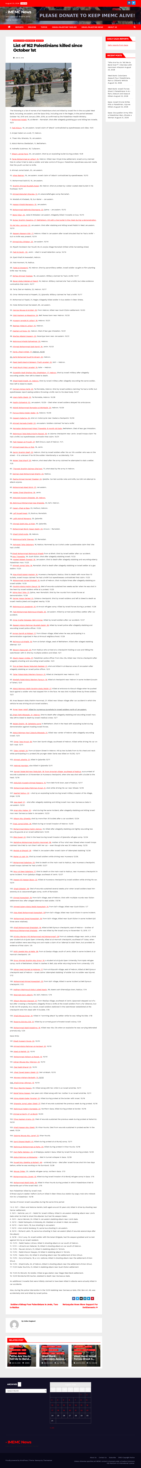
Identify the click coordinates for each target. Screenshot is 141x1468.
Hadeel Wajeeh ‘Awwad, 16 (24, 559)
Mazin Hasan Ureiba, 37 (23, 658)
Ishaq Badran (18, 175)
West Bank (22, 1353)
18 (58, 1410)
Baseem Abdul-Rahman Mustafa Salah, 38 (31, 625)
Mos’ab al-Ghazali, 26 (22, 850)
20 (70, 1410)
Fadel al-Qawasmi (20, 268)
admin (27, 1363)
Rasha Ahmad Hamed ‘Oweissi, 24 (27, 479)
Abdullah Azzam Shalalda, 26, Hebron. (29, 498)
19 (64, 1410)
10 (52, 1405)
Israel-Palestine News (92, 27)
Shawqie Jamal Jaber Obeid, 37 (27, 1104)
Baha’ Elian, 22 (19, 215)
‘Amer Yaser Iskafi (20, 709)
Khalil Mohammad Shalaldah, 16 (27, 927)
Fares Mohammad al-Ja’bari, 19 (25, 159)
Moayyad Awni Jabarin (23, 995)
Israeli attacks (19, 40)
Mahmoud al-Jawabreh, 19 (24, 607)
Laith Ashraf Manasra (22, 518)
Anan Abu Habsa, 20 (22, 810)
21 (76, 1410)
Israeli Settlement (48, 1346)
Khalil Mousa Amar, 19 (23, 1016)
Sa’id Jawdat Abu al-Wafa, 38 (26, 951)
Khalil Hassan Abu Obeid (24, 1127)
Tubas (53, 1353)
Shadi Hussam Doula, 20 (23, 1041)
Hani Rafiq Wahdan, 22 (23, 1152)
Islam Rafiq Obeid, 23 (22, 397)
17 (52, 1410)
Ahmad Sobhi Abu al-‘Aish (24, 524)
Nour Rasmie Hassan (23, 1088)
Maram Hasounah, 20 (22, 650)
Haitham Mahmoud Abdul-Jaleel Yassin (30, 990)
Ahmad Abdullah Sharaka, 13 (25, 194)
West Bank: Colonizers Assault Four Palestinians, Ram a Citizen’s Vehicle (119, 78)
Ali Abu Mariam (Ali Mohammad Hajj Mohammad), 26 (36, 936)
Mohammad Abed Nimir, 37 (24, 487)
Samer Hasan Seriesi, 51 (23, 598)
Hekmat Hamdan (21, 766)
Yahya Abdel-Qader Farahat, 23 (27, 1098)
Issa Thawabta (18, 556)
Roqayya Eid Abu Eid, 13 (24, 1022)
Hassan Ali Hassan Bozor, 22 (25, 880)
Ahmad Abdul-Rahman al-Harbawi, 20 (30, 1046)
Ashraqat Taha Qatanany (23, 545)
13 (70, 1405)
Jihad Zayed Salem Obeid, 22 (26, 1072)
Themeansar (47, 1460)
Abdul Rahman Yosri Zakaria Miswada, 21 (30, 733)
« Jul (52, 1428)
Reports (19, 27)
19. (11, 225)
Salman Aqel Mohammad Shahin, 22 (28, 474)
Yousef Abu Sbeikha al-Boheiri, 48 (28, 1162)
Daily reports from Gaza (118, 45)
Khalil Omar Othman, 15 (24, 1083)
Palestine (39, 40)
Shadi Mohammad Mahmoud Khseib (28, 553)
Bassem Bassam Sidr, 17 (23, 233)
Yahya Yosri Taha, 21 (21, 592)
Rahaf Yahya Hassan (22, 1093)
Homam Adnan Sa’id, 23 (23, 389)
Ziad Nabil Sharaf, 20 (22, 1067)
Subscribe (112, 1457)
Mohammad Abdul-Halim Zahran (27, 829)
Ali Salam (61, 1363)
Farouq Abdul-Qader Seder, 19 (25, 413)
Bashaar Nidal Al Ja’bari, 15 (24, 326)
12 (64, 1405)
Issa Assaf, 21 (19, 802)
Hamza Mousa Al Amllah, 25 (25, 310)
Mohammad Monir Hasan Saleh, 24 (28, 529)
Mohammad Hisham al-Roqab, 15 (28, 1057)
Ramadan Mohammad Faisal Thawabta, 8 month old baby (37, 428)
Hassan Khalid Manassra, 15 (24, 204)
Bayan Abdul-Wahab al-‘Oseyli (25, 281)
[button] (134, 27)
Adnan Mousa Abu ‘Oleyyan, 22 (26, 1062)
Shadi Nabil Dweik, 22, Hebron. (26, 381)
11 (58, 1405)
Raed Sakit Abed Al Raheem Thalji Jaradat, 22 (32, 362)
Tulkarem (92, 1350)
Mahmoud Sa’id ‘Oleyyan (23, 539)
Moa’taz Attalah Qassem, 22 (24, 336)
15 (81, 1405)
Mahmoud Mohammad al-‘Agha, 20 (28, 1147)
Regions (32, 27)
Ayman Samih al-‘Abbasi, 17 (24, 633)
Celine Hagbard (29, 1321)
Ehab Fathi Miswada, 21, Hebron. (26, 715)
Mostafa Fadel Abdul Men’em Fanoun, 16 (30, 680)
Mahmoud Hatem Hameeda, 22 (27, 1109)
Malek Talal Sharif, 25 (22, 460)
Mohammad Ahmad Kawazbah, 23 (28, 981)
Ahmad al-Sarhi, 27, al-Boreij (25, 1114)
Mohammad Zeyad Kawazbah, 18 (28, 919)
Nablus (44, 1350)
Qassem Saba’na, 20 (21, 418)
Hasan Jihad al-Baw (21, 508)
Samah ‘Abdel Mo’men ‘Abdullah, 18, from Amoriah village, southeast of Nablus (47, 772)
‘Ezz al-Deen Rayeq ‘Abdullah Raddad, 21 (30, 666)
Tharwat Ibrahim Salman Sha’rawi (27, 469)
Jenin (24, 1350)
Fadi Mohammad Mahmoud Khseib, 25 (29, 612)
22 (82, 1410)
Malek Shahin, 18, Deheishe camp (27, 724)
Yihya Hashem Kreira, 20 (24, 1119)
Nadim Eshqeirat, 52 (21, 402)
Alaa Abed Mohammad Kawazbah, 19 (29, 913)
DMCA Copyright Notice (126, 1457)
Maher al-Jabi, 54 (20, 856)
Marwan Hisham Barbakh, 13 (26, 1077)
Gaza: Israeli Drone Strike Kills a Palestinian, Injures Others (119, 104)
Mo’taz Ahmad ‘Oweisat (22, 276)
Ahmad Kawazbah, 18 (22, 898)
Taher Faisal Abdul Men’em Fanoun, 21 (29, 674)
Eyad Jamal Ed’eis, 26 (22, 824)
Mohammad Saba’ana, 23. (24, 862)
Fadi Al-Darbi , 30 (20, 252)
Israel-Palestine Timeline (64, 27)
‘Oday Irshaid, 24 (21, 751)
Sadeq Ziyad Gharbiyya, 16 (24, 492)
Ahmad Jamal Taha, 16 (22, 565)
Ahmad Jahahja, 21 (22, 760)
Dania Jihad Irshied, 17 (22, 352)
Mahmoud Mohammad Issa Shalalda (28, 503)
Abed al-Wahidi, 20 (21, 1051)
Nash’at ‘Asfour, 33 (21, 793)
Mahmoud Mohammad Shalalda (23, 930)
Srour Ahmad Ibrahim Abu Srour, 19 (29, 960)
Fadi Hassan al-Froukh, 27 (24, 442)
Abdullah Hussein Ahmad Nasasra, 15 (30, 783)
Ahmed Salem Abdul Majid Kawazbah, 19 (31, 907)
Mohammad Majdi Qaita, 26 (25, 1183)
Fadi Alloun (16, 128)
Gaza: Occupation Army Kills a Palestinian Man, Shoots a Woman (120, 115)
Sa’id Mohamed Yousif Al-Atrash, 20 (28, 357)
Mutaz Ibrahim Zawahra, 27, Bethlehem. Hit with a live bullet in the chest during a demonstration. (54, 220)
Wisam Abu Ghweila (22, 818)
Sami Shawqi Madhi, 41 (23, 1142)
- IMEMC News (18, 12)
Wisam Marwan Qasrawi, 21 (25, 1001)
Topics (44, 27)
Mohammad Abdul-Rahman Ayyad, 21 (29, 788)
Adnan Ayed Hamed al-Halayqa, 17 (28, 969)
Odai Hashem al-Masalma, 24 (25, 315)
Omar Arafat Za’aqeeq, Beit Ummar (28, 620)
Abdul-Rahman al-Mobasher (26, 1157)
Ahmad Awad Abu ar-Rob (23, 447)
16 (87, 1405)
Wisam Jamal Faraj (20, 154)
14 (76, 1405)
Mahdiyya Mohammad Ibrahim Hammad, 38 (32, 842)
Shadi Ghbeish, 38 (21, 889)
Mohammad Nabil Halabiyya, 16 (27, 1028)
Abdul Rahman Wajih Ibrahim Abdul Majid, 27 (32, 689)
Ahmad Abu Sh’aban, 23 (23, 242)
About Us (112, 27)
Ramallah (77, 1350)
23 (87, 1410)
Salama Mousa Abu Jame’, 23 (26, 1136)
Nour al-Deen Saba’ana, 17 (24, 871)
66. (11, 503)
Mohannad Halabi (19, 120)
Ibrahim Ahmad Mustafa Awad (26, 186)
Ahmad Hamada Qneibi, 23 (24, 423)
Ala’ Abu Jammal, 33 (21, 225)
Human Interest (15, 1346)
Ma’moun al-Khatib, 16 (22, 642)
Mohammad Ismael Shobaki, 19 (26, 580)
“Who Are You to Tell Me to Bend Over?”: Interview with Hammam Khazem (120, 64)
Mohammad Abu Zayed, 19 (24, 1177)
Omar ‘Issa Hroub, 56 (23, 742)
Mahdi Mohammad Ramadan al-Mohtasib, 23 (32, 408)
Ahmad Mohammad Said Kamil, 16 (27, 347)
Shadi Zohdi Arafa (20, 534)
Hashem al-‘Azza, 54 (21, 331)
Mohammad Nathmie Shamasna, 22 (28, 210)
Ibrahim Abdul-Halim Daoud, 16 (26, 586)
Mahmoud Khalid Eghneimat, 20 (26, 341)
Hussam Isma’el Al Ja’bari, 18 (25, 321)
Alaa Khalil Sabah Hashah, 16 (25, 574)
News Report (30, 40)
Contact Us (103, 1457)
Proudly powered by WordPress (17, 1460)
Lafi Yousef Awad (20, 513)
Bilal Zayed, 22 (19, 837)
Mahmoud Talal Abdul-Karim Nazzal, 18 (30, 434)
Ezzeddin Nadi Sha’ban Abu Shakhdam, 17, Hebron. (35, 373)
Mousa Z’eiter (19, 1171)
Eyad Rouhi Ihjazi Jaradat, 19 (25, 367)
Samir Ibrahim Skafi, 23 (23, 452)
